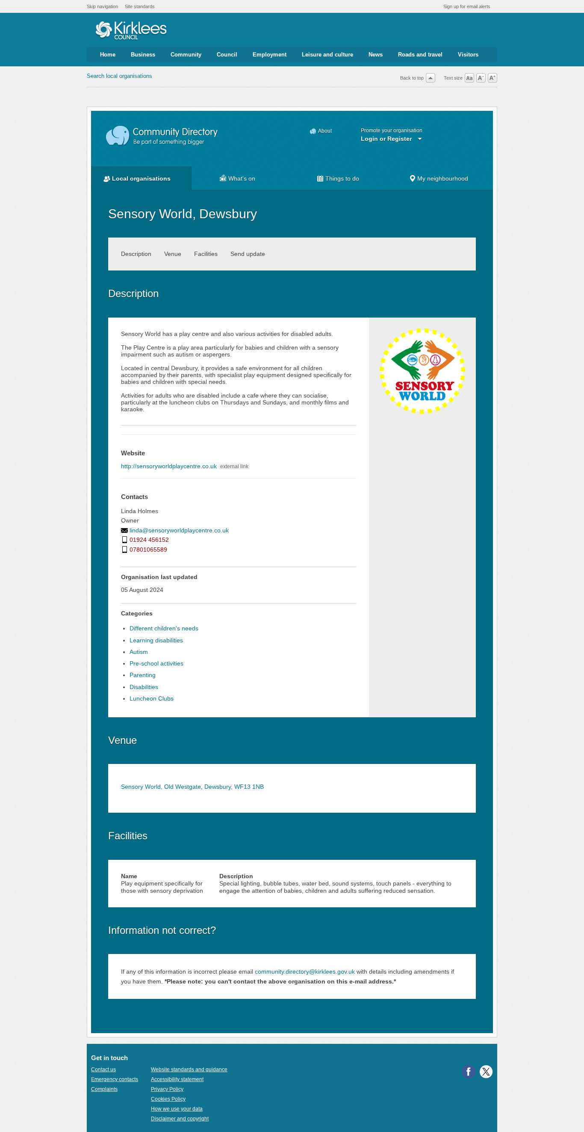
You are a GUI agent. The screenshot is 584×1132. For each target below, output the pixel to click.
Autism (139, 651)
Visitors (468, 54)
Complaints (104, 1089)
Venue (172, 253)
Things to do (342, 178)
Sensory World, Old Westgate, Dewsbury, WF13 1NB (192, 786)
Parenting (143, 674)
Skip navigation (102, 6)
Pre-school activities (156, 663)
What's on (241, 178)
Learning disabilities (156, 640)
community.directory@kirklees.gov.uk (305, 971)
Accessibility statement (177, 1079)
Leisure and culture (327, 54)
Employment (269, 54)
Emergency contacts (114, 1079)
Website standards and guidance (189, 1070)
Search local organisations (119, 76)
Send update (247, 253)
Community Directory (162, 136)
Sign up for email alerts (466, 6)
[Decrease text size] (481, 78)
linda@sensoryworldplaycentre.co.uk (179, 530)
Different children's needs (164, 628)
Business (143, 54)
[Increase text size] (492, 78)
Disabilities (144, 686)
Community (186, 54)
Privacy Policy (167, 1089)
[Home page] (131, 31)
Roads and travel (420, 54)
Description (136, 253)
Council (227, 54)
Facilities (206, 253)
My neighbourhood (442, 178)
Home (107, 54)
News (376, 54)
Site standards (140, 6)
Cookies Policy (168, 1099)
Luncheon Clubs (152, 698)
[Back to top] (430, 78)
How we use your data (177, 1109)
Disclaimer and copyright (180, 1119)
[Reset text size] (469, 78)
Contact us (103, 1070)
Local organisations (141, 178)
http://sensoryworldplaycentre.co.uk (169, 466)
